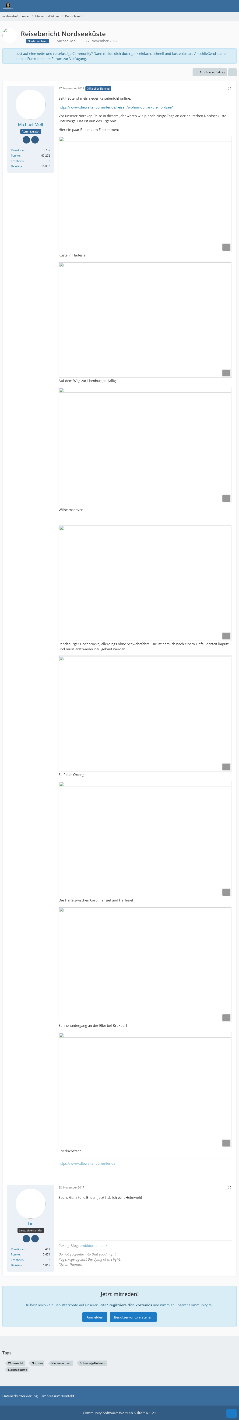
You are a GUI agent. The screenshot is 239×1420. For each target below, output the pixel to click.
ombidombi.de (91, 1245)
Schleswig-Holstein (92, 1363)
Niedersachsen (61, 1363)
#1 (229, 88)
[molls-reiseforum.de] (7, 6)
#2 (229, 1187)
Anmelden (95, 1317)
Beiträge (16, 166)
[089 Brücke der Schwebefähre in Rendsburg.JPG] (145, 583)
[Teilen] (232, 72)
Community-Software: (119, 1412)
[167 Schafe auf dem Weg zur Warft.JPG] (145, 320)
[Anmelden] (221, 6)
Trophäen (17, 161)
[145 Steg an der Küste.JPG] (145, 713)
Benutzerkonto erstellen (133, 1317)
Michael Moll (67, 41)
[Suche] (209, 6)
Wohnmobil (15, 1363)
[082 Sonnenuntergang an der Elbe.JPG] (145, 965)
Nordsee (37, 1363)
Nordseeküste (17, 1370)
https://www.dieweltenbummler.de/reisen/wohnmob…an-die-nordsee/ (116, 107)
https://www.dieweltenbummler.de (87, 1163)
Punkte (15, 156)
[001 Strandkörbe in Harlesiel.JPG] (145, 194)
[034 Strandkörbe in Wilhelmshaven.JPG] (145, 445)
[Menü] (233, 6)
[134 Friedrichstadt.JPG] (145, 1090)
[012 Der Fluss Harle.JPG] (145, 839)
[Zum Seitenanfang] (231, 1413)
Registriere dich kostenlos (130, 1305)
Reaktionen (18, 150)
